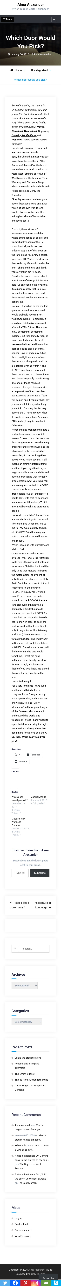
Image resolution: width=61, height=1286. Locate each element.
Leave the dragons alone (28, 1057)
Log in (18, 1218)
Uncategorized (39, 70)
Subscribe (40, 872)
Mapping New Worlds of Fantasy (19, 822)
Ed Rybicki (20, 1145)
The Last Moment (27, 1182)
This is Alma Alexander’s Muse (31, 1079)
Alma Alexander (30, 4)
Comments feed (23, 1230)
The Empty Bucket (24, 1073)
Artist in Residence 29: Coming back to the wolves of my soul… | (32, 1160)
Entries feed (21, 1224)
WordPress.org (23, 1236)
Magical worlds (38, 797)
